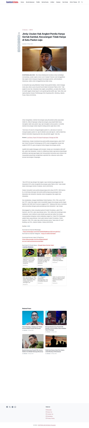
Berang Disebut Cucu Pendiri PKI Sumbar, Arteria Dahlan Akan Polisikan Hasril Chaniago (55, 328)
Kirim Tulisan (73, 2)
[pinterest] (19, 48)
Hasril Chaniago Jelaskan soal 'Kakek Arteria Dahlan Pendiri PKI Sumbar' (32, 327)
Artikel (52, 2)
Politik (38, 2)
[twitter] (19, 39)
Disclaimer (50, 416)
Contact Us (50, 414)
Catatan (58, 2)
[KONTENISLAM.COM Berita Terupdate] (12, 2)
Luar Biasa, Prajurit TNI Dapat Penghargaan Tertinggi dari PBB (42, 137)
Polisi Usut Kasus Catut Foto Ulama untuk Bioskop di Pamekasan (54, 350)
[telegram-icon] (12, 407)
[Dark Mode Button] (79, 2)
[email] (19, 51)
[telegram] (19, 45)
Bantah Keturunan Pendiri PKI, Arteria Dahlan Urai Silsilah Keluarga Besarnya (32, 350)
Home (22, 2)
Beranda (49, 410)
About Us (49, 412)
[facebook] (19, 36)
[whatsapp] (19, 42)
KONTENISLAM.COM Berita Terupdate (47, 425)
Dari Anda (65, 2)
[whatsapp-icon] (15, 407)
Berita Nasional (30, 2)
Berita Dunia (45, 2)
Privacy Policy (51, 418)
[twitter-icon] (10, 407)
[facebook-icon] (7, 407)
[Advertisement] (44, 16)
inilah (28, 226)
